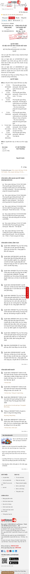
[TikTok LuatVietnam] (10, 551)
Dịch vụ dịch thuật (20, 485)
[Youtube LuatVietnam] (8, 551)
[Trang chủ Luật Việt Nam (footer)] (14, 520)
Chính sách (14, 427)
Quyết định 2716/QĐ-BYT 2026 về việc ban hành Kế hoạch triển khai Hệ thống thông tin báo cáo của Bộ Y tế (15, 388)
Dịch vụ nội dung (20, 488)
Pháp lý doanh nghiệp (21, 483)
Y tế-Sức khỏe (7, 382)
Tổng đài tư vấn (20, 491)
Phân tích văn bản (20, 480)
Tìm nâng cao (24, 12)
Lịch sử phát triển (7, 480)
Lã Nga (25, 167)
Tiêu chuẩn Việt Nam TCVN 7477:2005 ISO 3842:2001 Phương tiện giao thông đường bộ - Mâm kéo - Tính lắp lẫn (14, 225)
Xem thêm (24, 364)
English (22, 4)
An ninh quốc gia (15, 405)
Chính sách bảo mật (8, 507)
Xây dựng (6, 415)
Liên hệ (4, 487)
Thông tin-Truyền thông (17, 393)
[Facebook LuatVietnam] (2, 551)
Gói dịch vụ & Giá (15, 4)
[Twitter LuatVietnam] (13, 551)
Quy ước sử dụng (7, 504)
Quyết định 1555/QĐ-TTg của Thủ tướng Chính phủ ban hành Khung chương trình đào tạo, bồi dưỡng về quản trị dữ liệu (15, 311)
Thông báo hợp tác (7, 514)
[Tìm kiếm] (26, 9)
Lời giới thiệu (6, 477)
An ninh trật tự (7, 405)
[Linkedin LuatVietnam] (16, 551)
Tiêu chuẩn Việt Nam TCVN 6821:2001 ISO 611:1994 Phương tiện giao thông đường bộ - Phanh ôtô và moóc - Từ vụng (14, 208)
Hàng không (12, 415)
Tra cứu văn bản (20, 477)
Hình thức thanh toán (8, 501)
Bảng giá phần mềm (8, 498)
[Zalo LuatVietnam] (5, 551)
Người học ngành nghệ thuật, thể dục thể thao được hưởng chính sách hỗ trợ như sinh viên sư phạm (14, 453)
